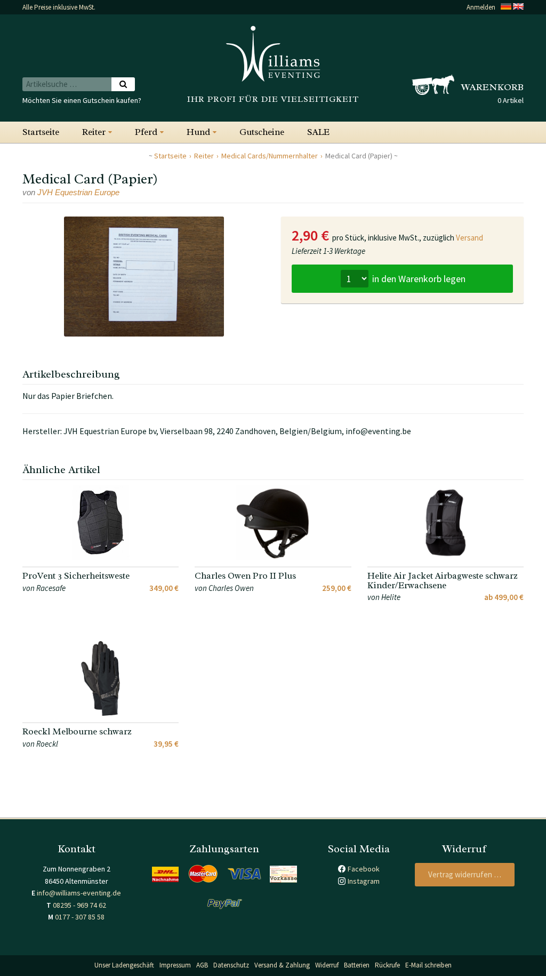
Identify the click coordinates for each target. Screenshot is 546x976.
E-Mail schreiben (428, 965)
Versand (469, 238)
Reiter (94, 132)
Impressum (175, 965)
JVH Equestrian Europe (78, 192)
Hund (198, 132)
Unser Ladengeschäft (124, 965)
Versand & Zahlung (282, 965)
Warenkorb (492, 87)
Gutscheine (261, 132)
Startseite (40, 132)
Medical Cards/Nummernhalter (269, 156)
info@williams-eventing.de (79, 893)
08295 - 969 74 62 (79, 905)
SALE (318, 132)
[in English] (518, 7)
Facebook (364, 869)
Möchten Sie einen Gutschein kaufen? (81, 100)
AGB (202, 965)
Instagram (364, 881)
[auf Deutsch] (506, 7)
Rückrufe (387, 965)
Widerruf (327, 965)
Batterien (357, 965)
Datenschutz (231, 965)
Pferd (146, 132)
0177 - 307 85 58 (80, 917)
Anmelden (481, 7)
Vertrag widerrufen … (464, 874)
